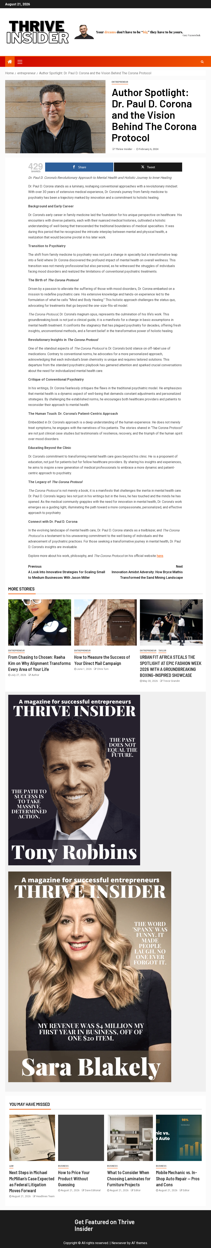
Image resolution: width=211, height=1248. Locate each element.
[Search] (202, 62)
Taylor (162, 651)
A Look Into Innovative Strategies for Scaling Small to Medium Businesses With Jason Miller (66, 572)
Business (63, 1166)
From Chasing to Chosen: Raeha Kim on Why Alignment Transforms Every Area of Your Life (39, 663)
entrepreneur (120, 82)
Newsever (118, 1243)
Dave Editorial (93, 1190)
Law (11, 1166)
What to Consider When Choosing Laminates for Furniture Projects (128, 1178)
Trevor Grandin (171, 681)
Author (35, 675)
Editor (137, 1190)
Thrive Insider (124, 149)
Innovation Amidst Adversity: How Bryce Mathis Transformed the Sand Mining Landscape (147, 572)
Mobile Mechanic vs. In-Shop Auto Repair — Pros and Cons (177, 1178)
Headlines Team (45, 1196)
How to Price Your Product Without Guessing (74, 1178)
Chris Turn (103, 669)
